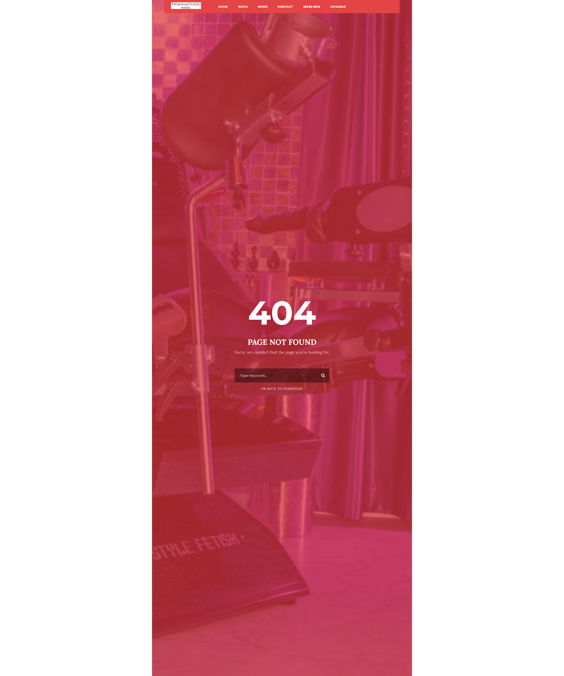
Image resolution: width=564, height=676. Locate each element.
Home (223, 6)
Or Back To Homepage (282, 389)
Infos (243, 6)
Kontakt (285, 6)
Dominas (338, 6)
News (262, 6)
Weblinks (311, 6)
